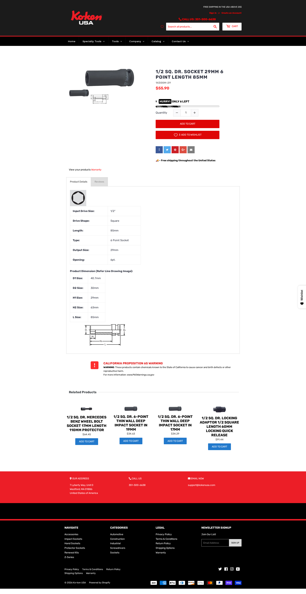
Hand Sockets (72, 543)
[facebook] (159, 149)
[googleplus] (183, 149)
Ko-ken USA (79, 582)
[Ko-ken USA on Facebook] (226, 569)
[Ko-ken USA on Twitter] (220, 569)
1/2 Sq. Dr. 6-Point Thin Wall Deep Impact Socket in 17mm (175, 423)
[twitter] (167, 149)
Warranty (96, 169)
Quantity (161, 112)
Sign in (213, 13)
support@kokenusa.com (201, 485)
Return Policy (163, 543)
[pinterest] (175, 149)
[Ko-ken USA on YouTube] (238, 569)
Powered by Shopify (99, 582)
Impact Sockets (73, 538)
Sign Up (235, 543)
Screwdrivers (117, 548)
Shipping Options (165, 548)
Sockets (114, 552)
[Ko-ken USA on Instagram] (232, 569)
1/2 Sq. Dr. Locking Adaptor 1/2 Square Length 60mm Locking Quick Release (219, 426)
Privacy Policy (164, 534)
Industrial (115, 543)
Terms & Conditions (166, 538)
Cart (234, 26)
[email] (191, 149)
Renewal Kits (71, 552)
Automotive (116, 534)
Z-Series (69, 557)
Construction (117, 538)
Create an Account (232, 13)
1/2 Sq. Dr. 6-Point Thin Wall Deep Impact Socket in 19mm (131, 423)
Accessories (71, 534)
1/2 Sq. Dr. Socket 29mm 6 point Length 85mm (189, 74)
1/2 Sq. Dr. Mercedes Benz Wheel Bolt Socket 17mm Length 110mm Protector (86, 423)
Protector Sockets (74, 548)
